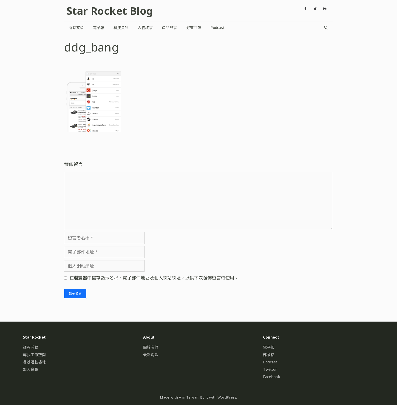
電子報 (98, 27)
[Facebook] (305, 9)
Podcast (217, 27)
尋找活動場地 (34, 362)
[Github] (325, 9)
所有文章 (76, 27)
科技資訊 (121, 27)
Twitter (270, 369)
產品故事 (169, 27)
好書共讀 (193, 27)
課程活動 (30, 347)
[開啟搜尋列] (326, 27)
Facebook (271, 376)
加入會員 (30, 369)
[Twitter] (315, 9)
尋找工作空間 (34, 354)
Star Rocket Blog (109, 11)
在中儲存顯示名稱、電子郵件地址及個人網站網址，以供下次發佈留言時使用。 (154, 278)
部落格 (269, 354)
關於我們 (150, 347)
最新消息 (150, 354)
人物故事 (145, 27)
